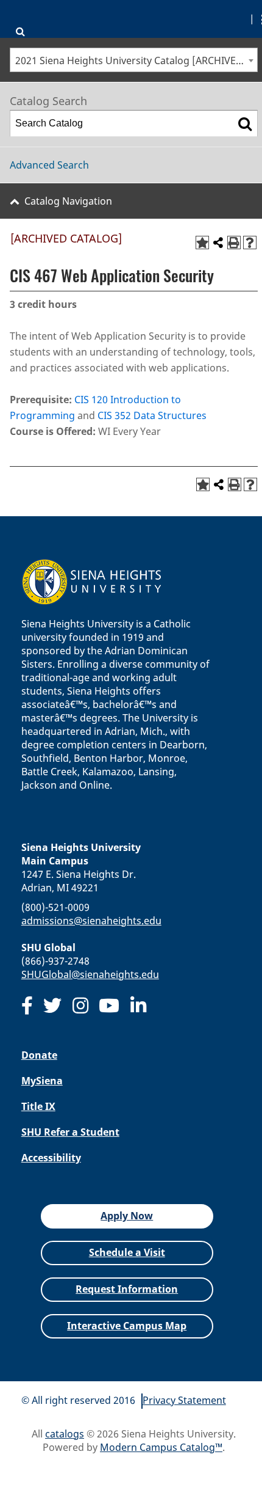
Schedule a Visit (127, 1252)
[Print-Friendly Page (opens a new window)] (234, 242)
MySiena (42, 1080)
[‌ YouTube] (109, 1005)
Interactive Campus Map (126, 1325)
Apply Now (127, 1215)
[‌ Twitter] (52, 1005)
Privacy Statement (184, 1400)
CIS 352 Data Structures (152, 415)
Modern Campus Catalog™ (161, 1447)
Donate (39, 1055)
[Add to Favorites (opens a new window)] (202, 242)
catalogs (64, 1434)
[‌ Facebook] (27, 1005)
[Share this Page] (218, 242)
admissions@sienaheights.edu (91, 920)
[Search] (245, 123)
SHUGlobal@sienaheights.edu (90, 974)
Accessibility (51, 1157)
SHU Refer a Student (70, 1132)
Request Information (127, 1289)
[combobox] (134, 60)
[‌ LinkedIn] (138, 1005)
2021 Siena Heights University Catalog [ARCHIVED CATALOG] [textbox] (136, 60)
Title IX (38, 1106)
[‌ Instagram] (80, 1005)
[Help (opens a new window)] (250, 242)
